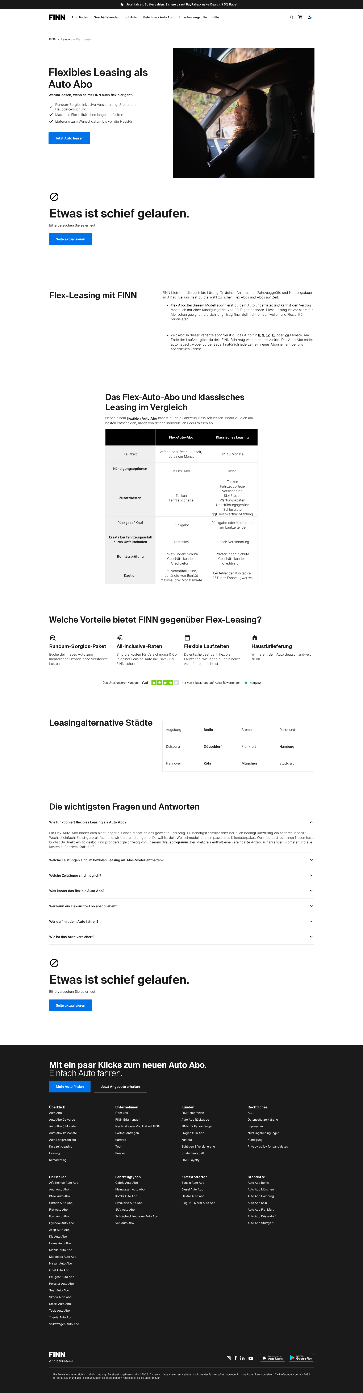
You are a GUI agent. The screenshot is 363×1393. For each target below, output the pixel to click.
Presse (120, 1153)
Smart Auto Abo (60, 1304)
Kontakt (187, 1139)
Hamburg (286, 746)
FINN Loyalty (191, 1160)
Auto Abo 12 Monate (63, 1133)
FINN (52, 39)
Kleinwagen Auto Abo (130, 1189)
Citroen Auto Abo (60, 1203)
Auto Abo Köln (257, 1203)
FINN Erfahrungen (127, 1119)
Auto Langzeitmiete (62, 1139)
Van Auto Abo (124, 1223)
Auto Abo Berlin (258, 1182)
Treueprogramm (175, 842)
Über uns (121, 1113)
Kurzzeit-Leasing (60, 1146)
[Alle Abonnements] (309, 17)
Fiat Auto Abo (58, 1209)
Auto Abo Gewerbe (62, 1119)
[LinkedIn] (242, 1358)
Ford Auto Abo (59, 1216)
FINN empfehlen (193, 1113)
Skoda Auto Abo (60, 1297)
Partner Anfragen (127, 1133)
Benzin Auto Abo (193, 1182)
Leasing (66, 39)
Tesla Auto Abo (59, 1310)
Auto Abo (55, 1113)
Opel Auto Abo (59, 1270)
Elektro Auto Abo (193, 1196)
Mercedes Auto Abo (62, 1256)
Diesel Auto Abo (192, 1189)
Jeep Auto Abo (59, 1229)
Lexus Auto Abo (60, 1243)
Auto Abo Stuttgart (261, 1223)
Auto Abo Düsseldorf (262, 1216)
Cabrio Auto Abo (126, 1182)
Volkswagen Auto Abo (64, 1324)
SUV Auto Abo (125, 1209)
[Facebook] (236, 1358)
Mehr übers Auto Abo (158, 17)
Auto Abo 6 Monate (62, 1126)
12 (268, 335)
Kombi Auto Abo (126, 1196)
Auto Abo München (261, 1189)
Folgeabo (89, 842)
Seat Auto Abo (59, 1290)
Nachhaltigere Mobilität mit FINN (137, 1126)
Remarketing (58, 1160)
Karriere (120, 1139)
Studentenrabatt (193, 1153)
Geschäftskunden (106, 17)
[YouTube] (250, 1358)
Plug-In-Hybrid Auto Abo (198, 1203)
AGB (251, 1113)
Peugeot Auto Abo (61, 1277)
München (249, 763)
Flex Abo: (178, 305)
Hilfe (215, 17)
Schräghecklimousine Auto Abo (136, 1216)
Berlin (208, 730)
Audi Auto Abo (59, 1189)
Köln (207, 763)
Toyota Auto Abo (60, 1317)
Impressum (255, 1126)
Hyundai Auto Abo (61, 1223)
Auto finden (79, 17)
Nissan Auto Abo (60, 1263)
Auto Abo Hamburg (261, 1196)
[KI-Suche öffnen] (291, 17)
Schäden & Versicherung (198, 1146)
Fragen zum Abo (193, 1133)
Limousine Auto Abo (128, 1203)
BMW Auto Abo (59, 1196)
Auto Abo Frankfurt (261, 1209)
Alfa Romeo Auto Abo (63, 1182)
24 (287, 335)
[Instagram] (228, 1358)
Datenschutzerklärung (263, 1119)
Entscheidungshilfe (193, 17)
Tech (118, 1146)
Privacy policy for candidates (268, 1146)
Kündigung (255, 1139)
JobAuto (131, 17)
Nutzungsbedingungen (263, 1133)
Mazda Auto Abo (60, 1250)
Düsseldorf (213, 746)
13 (273, 335)
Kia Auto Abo (58, 1236)
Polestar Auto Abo (61, 1283)
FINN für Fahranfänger (197, 1126)
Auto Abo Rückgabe (195, 1119)
